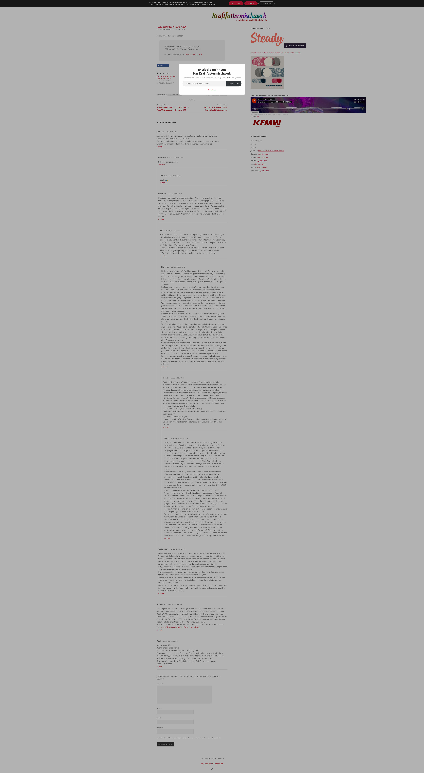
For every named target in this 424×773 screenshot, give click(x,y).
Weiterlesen (212, 90)
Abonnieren (234, 83)
